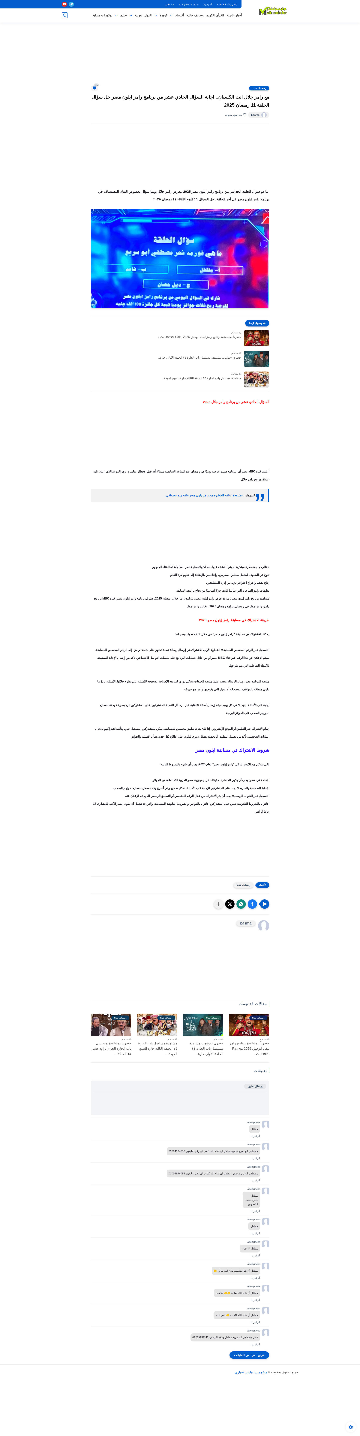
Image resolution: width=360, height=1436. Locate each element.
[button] (252, 904)
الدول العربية (143, 15)
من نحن (169, 4)
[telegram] (71, 4)
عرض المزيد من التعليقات (249, 1355)
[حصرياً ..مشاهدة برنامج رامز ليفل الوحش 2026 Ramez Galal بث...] (256, 338)
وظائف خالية (195, 15)
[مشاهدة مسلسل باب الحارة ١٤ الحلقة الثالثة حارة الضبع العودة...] (256, 379)
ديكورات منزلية (102, 15)
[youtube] (64, 4)
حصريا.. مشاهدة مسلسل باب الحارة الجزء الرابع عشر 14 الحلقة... (111, 1048)
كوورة (163, 15)
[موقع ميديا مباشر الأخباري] (273, 11)
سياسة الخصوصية (189, 4)
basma (255, 114)
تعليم (123, 15)
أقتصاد (179, 15)
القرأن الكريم (215, 15)
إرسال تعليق (255, 1086)
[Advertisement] (180, 56)
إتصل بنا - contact (227, 4)
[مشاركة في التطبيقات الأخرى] (218, 904)
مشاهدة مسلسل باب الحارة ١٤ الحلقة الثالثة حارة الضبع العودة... (201, 378)
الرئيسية (207, 4)
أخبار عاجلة (234, 15)
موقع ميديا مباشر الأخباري (251, 1372)
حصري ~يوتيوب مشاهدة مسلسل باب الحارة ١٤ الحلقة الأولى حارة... (199, 357)
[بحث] (65, 15)
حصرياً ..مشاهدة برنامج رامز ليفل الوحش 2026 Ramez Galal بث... (199, 337)
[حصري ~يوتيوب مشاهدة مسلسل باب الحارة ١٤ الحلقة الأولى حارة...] (256, 359)
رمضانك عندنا (259, 88)
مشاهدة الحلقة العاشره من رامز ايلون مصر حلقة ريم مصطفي (204, 495)
